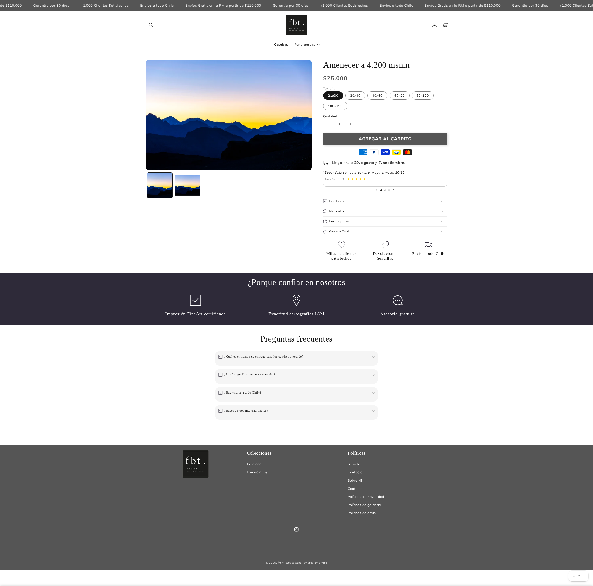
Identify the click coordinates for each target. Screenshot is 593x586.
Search (353, 464)
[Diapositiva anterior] (376, 190)
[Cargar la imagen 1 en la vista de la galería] (159, 185)
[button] (151, 25)
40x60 (377, 95)
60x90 (399, 95)
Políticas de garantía (364, 505)
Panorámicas (257, 472)
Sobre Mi (355, 480)
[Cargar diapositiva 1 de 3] (381, 190)
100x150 (335, 106)
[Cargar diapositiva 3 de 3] (389, 190)
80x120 (422, 95)
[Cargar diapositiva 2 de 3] (385, 190)
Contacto (355, 472)
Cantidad (330, 116)
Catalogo (254, 464)
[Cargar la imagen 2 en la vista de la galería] (187, 185)
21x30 (333, 95)
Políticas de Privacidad (366, 497)
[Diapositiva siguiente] (393, 190)
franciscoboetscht (289, 562)
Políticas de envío (362, 513)
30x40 (355, 95)
